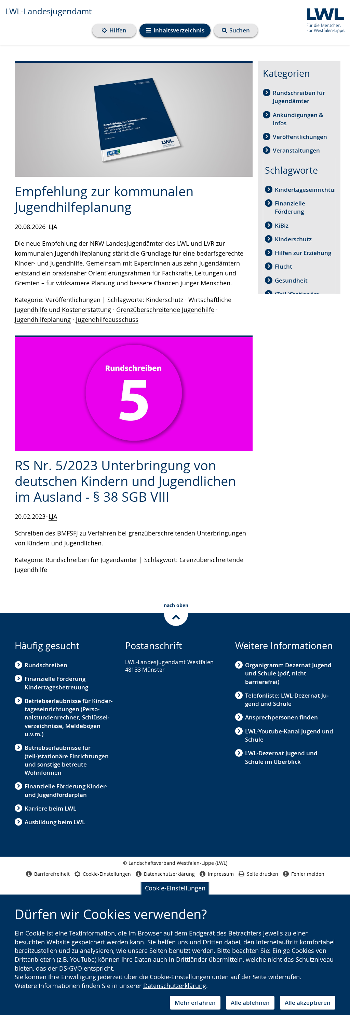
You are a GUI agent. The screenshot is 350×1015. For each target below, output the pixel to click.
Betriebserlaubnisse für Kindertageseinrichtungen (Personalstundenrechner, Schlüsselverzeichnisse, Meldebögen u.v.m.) (68, 717)
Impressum (221, 874)
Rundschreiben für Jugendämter (91, 560)
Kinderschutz (164, 300)
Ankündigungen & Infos (298, 119)
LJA (53, 227)
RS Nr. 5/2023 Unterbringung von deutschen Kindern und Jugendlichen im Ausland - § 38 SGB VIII (125, 481)
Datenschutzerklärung (174, 986)
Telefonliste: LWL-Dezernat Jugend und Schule (286, 699)
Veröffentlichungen (72, 300)
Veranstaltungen (296, 150)
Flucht (283, 266)
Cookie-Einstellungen (175, 888)
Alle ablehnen (250, 1002)
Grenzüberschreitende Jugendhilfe (165, 309)
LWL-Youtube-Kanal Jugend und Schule (289, 735)
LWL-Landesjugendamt (48, 11)
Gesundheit (291, 280)
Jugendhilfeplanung (43, 319)
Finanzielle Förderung (290, 207)
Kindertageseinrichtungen (311, 190)
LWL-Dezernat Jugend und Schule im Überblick (281, 757)
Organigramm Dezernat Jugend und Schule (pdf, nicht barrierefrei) (288, 673)
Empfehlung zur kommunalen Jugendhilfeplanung (104, 199)
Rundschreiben (46, 665)
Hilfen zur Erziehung (303, 253)
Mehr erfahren (195, 1002)
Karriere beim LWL (50, 808)
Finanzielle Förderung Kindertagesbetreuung (56, 683)
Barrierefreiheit (52, 874)
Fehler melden (307, 874)
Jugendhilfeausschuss (107, 319)
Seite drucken (262, 874)
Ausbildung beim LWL (55, 822)
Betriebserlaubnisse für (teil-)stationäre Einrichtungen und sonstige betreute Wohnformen (67, 760)
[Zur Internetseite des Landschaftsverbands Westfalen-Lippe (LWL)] (323, 19)
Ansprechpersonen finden (281, 717)
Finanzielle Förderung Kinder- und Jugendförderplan (66, 790)
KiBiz (281, 225)
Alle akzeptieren (308, 1002)
